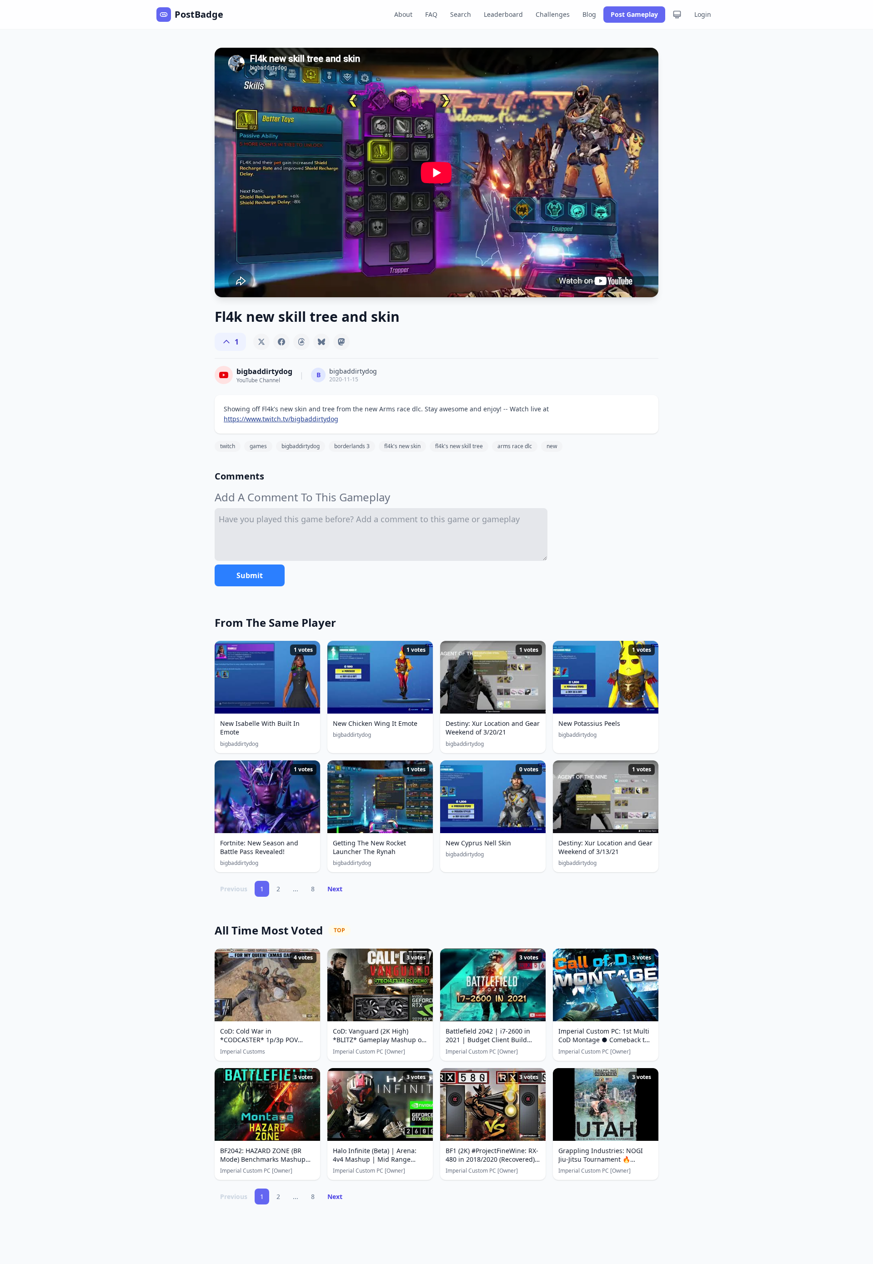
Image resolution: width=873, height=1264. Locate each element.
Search (460, 14)
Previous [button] (233, 888)
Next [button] (334, 888)
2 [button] (278, 888)
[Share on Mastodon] (341, 342)
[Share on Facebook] (281, 342)
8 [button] (313, 888)
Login (702, 14)
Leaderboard (503, 14)
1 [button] (262, 888)
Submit (249, 575)
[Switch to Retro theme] (677, 14)
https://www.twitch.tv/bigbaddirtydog (281, 419)
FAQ (431, 14)
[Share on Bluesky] (321, 342)
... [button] (295, 888)
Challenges (553, 14)
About (403, 14)
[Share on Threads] (301, 342)
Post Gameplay (634, 14)
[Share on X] (261, 342)
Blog (589, 14)
